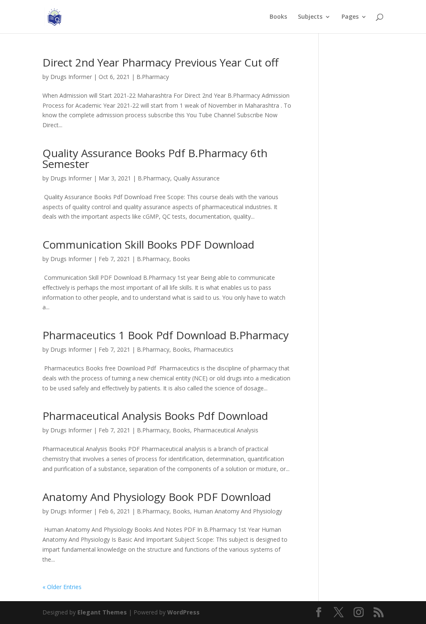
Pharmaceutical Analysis (225, 430)
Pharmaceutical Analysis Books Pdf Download (155, 415)
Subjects (310, 17)
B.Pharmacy (152, 77)
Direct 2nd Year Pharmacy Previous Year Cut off (160, 62)
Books (278, 17)
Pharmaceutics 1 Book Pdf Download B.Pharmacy (165, 335)
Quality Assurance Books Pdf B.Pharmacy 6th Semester (154, 158)
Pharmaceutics (213, 349)
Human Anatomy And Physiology (237, 511)
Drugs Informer (71, 77)
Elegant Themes (102, 612)
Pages (350, 17)
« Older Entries (62, 587)
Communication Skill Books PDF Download (148, 244)
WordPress (183, 612)
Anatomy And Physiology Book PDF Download (156, 496)
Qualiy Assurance (196, 178)
